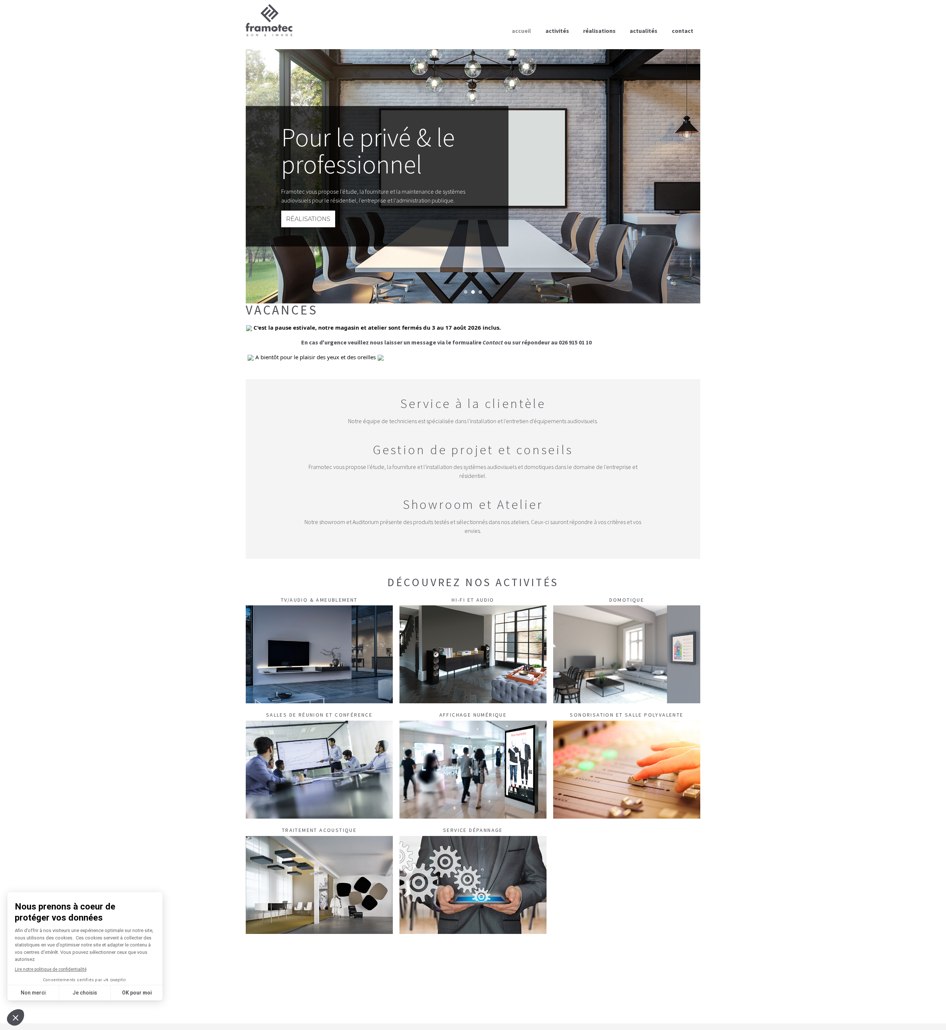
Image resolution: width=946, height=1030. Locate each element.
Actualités (643, 30)
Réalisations (599, 30)
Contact (682, 30)
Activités (557, 30)
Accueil (521, 30)
